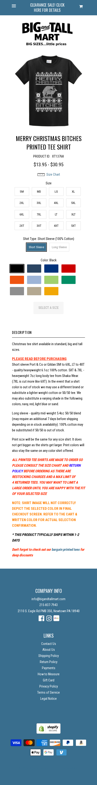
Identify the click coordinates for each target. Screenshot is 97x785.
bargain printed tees (66, 549)
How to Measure (49, 674)
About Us (48, 649)
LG (56, 191)
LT (56, 214)
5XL (73, 203)
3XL (39, 203)
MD (39, 191)
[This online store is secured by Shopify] (48, 732)
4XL (56, 203)
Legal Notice (48, 698)
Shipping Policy (48, 656)
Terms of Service (48, 692)
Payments (48, 668)
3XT (39, 225)
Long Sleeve (59, 247)
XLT (73, 214)
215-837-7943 (48, 605)
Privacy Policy (48, 686)
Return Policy (48, 662)
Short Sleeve (36, 247)
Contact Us (48, 644)
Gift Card (48, 680)
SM (22, 191)
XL (73, 191)
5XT (73, 225)
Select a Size (48, 308)
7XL (39, 214)
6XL (22, 214)
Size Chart (53, 174)
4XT (56, 225)
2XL (22, 203)
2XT (22, 225)
